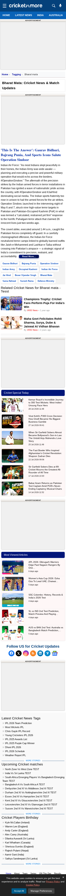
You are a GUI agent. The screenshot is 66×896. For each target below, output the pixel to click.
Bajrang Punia (29, 263)
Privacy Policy (53, 881)
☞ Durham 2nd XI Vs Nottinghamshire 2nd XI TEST (29, 792)
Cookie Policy (32, 885)
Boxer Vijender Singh (25, 275)
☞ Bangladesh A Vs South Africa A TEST (23, 784)
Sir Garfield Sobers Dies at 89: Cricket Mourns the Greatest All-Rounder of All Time (45, 469)
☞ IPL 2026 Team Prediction (17, 723)
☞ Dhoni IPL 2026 (11, 747)
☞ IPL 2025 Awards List (14, 739)
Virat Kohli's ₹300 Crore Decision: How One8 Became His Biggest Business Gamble (45, 419)
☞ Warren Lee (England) (15, 826)
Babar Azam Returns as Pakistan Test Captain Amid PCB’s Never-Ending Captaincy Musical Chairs (45, 486)
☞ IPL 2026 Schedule (13, 751)
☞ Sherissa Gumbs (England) (18, 846)
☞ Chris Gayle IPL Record (16, 731)
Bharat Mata (46, 275)
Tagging (16, 74)
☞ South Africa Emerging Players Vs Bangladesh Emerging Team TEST (33, 778)
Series (33, 873)
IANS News (32, 310)
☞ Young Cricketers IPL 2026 (17, 735)
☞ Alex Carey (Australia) (15, 834)
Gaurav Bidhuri (10, 263)
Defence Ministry (46, 281)
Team (25, 873)
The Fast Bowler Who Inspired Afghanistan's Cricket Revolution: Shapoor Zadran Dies (45, 453)
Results (57, 873)
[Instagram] (26, 653)
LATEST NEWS (23, 15)
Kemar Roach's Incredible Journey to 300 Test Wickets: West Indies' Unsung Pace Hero (46, 402)
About (17, 873)
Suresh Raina (26, 281)
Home (6, 15)
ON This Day (45, 873)
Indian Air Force (49, 269)
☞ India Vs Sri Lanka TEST (16, 773)
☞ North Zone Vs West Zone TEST (20, 769)
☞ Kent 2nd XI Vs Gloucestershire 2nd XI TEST (27, 800)
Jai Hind (7, 275)
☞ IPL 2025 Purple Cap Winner (18, 743)
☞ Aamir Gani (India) (13, 854)
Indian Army (9, 269)
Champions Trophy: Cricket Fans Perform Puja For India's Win (44, 303)
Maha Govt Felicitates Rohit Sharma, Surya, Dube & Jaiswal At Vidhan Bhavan (43, 322)
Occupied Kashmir (28, 269)
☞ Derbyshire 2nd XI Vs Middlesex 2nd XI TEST (27, 788)
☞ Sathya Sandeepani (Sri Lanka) (20, 858)
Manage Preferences (41, 891)
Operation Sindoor (49, 263)
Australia (56, 15)
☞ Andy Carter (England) (15, 830)
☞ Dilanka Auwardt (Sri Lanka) (18, 838)
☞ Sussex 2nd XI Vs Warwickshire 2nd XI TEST (27, 808)
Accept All (19, 891)
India (40, 15)
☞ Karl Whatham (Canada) (16, 842)
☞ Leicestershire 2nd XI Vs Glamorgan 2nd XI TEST (29, 804)
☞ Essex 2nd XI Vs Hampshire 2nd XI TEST (25, 796)
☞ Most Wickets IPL (13, 727)
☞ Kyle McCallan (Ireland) (16, 822)
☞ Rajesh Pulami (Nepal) (15, 850)
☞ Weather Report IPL (14, 755)
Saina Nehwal (9, 281)
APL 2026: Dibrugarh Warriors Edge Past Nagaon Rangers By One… (44, 565)
